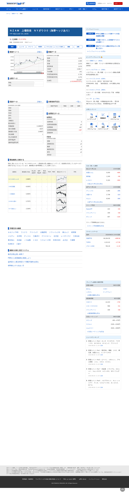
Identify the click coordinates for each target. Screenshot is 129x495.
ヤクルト (89, 324)
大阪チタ (89, 194)
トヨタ (35, 240)
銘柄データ (15, 13)
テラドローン (46, 236)
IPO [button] (70, 9)
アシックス (89, 191)
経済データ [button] (117, 9)
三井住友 (76, 236)
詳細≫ (39, 52)
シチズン (89, 292)
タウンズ (89, 320)
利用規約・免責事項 (27, 479)
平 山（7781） (95, 98)
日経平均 (89, 238)
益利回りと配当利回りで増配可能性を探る (23, 262)
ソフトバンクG (54, 232)
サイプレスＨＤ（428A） (98, 78)
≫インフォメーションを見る (96, 51)
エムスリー (89, 328)
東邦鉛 (88, 176)
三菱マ (18, 244)
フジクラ (24, 232)
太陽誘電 (43, 232)
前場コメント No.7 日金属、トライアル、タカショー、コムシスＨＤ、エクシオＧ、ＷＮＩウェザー (104, 371)
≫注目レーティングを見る (95, 331)
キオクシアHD (13, 232)
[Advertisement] (64, 20)
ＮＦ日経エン (12, 208)
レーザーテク (66, 236)
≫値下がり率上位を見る (95, 202)
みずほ (65, 240)
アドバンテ (34, 232)
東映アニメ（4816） (96, 61)
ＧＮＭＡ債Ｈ (12, 201)
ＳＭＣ (105, 289)
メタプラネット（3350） (98, 69)
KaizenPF (89, 209)
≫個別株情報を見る (93, 313)
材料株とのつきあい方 (16, 265)
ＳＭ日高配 (11, 186)
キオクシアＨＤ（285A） (98, 90)
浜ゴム (88, 289)
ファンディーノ (91, 213)
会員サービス (118, 3)
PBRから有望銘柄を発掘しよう (19, 258)
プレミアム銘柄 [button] (21, 9)
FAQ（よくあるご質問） (70, 479)
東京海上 (11, 240)
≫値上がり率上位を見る (95, 184)
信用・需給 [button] (82, 9)
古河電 (19, 236)
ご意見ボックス (101, 3)
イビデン (11, 236)
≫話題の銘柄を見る (93, 295)
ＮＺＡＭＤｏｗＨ (13, 179)
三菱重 (72, 240)
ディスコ (27, 236)
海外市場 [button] (105, 9)
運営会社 (104, 479)
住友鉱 (19, 240)
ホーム (8, 9)
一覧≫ (78, 102)
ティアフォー (107, 292)
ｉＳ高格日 (11, 194)
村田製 (73, 232)
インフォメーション (94, 479)
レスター (89, 180)
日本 (101, 345)
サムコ (88, 198)
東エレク (65, 232)
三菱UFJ (36, 236)
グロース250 (90, 246)
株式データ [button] (59, 9)
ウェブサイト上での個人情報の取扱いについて (48, 479)
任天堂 (56, 236)
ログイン (109, 3)
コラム (94, 9)
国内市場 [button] (46, 9)
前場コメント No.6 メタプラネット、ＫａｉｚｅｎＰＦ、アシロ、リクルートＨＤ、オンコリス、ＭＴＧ (104, 383)
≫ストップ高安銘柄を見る (95, 226)
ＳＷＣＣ (89, 302)
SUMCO (11, 244)
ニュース (35, 9)
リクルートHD (45, 240)
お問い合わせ (82, 479)
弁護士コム (89, 172)
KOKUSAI (56, 240)
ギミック (89, 217)
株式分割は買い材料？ (16, 254)
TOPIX (88, 242)
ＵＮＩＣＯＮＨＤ (92, 306)
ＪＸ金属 (27, 240)
